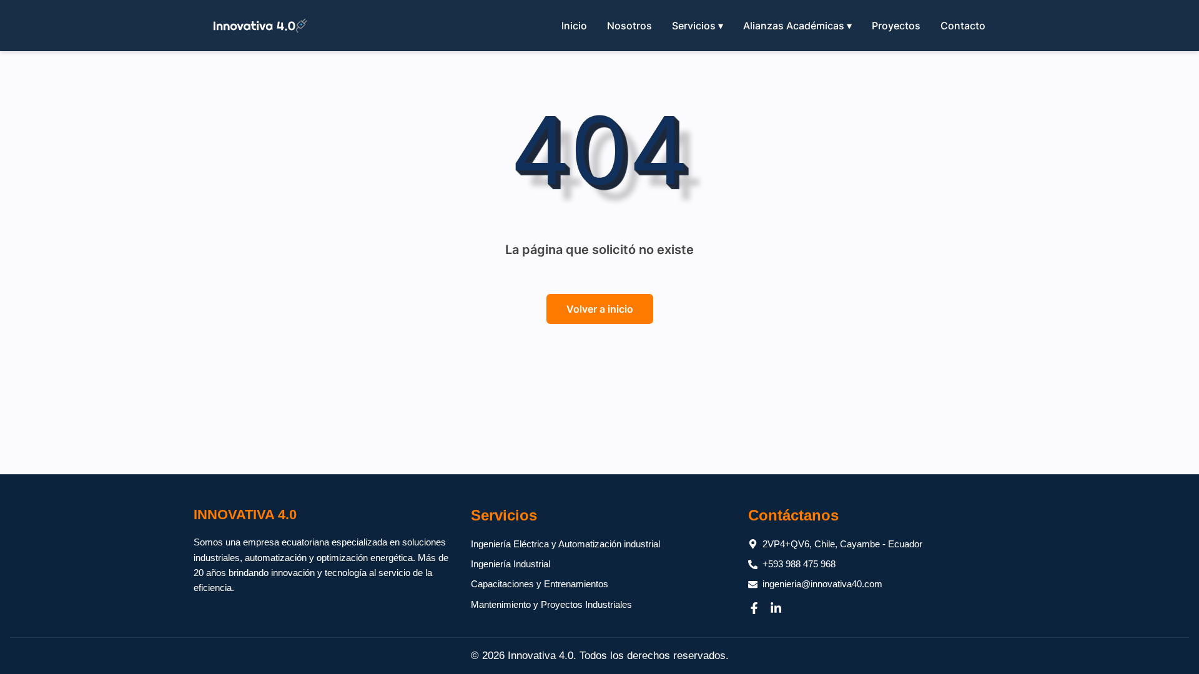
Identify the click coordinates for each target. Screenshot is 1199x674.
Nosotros (629, 25)
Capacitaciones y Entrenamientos (539, 584)
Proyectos (896, 25)
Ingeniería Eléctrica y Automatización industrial (565, 544)
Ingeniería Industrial (510, 564)
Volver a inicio (599, 309)
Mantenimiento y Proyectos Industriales (551, 604)
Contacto (962, 25)
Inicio (574, 25)
